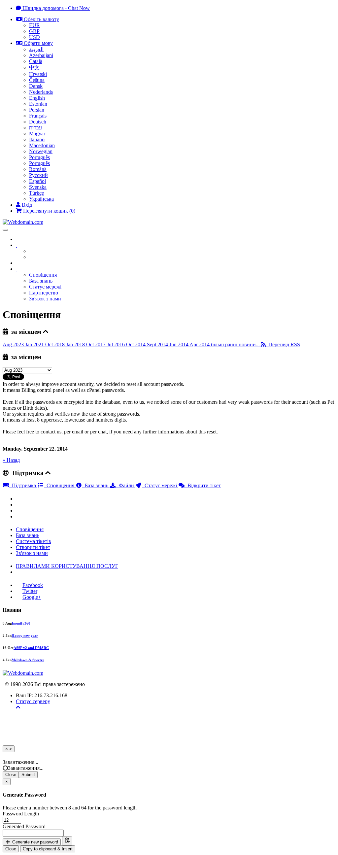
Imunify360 (21, 623)
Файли (125, 485)
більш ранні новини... (236, 344)
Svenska (38, 187)
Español (37, 181)
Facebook (32, 585)
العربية (36, 49)
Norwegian (40, 151)
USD (34, 37)
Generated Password (24, 826)
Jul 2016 (116, 344)
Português (39, 157)
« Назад (11, 460)
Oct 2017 (96, 344)
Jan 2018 (76, 344)
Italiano (37, 139)
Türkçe (36, 193)
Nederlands (41, 92)
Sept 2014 (158, 344)
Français (38, 116)
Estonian (38, 104)
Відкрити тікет (203, 485)
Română (38, 169)
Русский (38, 175)
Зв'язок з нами (45, 298)
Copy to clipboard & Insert (48, 848)
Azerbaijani (41, 55)
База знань (40, 281)
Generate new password (34, 841)
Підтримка (23, 485)
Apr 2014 (200, 344)
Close (10, 774)
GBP (34, 31)
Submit (28, 774)
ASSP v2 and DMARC (31, 648)
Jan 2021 (35, 344)
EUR (34, 25)
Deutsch (37, 121)
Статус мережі (45, 287)
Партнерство (43, 292)
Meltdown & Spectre (28, 660)
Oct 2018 (55, 344)
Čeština (37, 80)
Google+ (31, 597)
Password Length (21, 813)
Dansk (36, 86)
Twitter (29, 591)
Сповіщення (43, 275)
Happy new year (25, 635)
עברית (35, 127)
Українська (41, 199)
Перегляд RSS (283, 344)
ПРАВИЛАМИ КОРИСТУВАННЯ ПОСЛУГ (67, 566)
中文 (34, 67)
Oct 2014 (136, 344)
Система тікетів (33, 541)
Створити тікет (33, 547)
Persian (36, 110)
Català (35, 61)
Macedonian (42, 145)
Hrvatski (38, 74)
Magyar (37, 133)
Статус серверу (33, 701)
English (37, 98)
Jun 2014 (179, 344)
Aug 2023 (14, 344)
